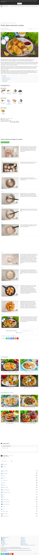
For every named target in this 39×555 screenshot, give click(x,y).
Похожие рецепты (5, 80)
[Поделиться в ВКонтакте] (13, 338)
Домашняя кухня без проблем (5, 547)
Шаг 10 (2, 299)
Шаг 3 (2, 175)
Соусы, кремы (20, 480)
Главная (23, 537)
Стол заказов (5, 464)
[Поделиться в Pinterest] (18, 338)
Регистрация (35, 6)
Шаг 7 (2, 252)
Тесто (20, 508)
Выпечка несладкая (20, 489)
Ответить (4, 457)
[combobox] (6, 461)
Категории (4, 466)
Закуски (11, 118)
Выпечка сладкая (20, 487)
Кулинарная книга (28, 6)
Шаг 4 (2, 191)
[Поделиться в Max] (11, 338)
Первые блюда (20, 470)
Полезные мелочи (20, 515)
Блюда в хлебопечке (20, 504)
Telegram (3, 538)
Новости (16, 6)
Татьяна (4, 31)
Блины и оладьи (20, 511)
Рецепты (19, 6)
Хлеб (20, 506)
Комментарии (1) (20, 332)
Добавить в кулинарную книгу (7, 335)
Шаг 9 (2, 283)
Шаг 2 (2, 160)
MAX (3, 539)
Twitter (3, 541)
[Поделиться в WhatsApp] (7, 338)
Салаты (20, 477)
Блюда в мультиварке (20, 501)
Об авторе (12, 6)
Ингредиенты (23, 6)
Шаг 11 (2, 314)
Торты (20, 494)
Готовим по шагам (5, 142)
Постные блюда (20, 513)
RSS (3, 545)
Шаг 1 (2, 144)
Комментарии (4, 81)
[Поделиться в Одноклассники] (15, 338)
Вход (32, 6)
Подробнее (4, 1)
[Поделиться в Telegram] (9, 338)
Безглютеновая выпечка (20, 492)
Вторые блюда (7, 118)
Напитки (20, 482)
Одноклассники (4, 544)
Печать (15, 335)
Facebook (3, 540)
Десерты (20, 485)
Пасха (20, 496)
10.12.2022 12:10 (10, 455)
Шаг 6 (2, 222)
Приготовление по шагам (6, 79)
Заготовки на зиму (20, 499)
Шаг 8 (2, 267)
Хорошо (19, 3)
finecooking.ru (6, 6)
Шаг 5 (2, 207)
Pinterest (3, 542)
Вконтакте (3, 543)
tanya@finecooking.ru (5, 537)
